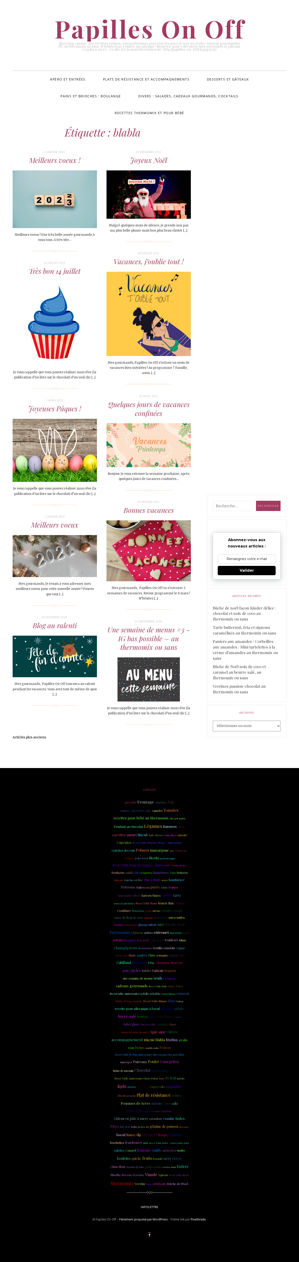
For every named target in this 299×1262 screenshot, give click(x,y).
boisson (182, 872)
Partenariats (120, 932)
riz (136, 872)
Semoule (144, 1150)
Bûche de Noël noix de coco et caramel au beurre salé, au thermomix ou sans (239, 672)
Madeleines (161, 872)
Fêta (151, 962)
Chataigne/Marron (168, 962)
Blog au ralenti (55, 625)
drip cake (118, 879)
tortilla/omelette (164, 948)
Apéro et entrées (67, 79)
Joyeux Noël (148, 160)
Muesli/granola (127, 1095)
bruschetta (138, 911)
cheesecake (148, 1024)
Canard (130, 1150)
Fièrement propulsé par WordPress (143, 1219)
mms (173, 1167)
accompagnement (127, 1039)
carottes (119, 834)
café (181, 955)
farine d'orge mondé (129, 1001)
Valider (247, 570)
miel (160, 924)
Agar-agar (158, 1032)
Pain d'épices (165, 1017)
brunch (162, 903)
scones (164, 879)
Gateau (158, 970)
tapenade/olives (129, 895)
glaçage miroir (147, 925)
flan (171, 903)
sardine (138, 880)
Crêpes (129, 858)
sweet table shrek (179, 1175)
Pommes (175, 1135)
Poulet (153, 1061)
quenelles (167, 1009)
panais (185, 932)
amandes (173, 1086)
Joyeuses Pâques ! (54, 408)
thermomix (122, 1183)
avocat (173, 955)
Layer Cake (157, 1087)
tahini (164, 887)
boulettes (124, 1158)
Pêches (140, 1048)
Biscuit (143, 834)
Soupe (163, 1134)
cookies (162, 1024)
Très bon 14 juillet (55, 271)
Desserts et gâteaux (228, 79)
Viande (151, 1174)
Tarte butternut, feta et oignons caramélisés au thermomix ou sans (244, 630)
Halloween (143, 887)
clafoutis (156, 1103)
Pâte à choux (152, 880)
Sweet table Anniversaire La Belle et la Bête (135, 993)
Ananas (119, 924)
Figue (132, 955)
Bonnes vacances (149, 510)
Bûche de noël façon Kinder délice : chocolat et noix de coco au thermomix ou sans (244, 613)
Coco (167, 1103)
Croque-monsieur (161, 1111)
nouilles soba (152, 1047)
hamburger (177, 880)
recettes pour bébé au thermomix (141, 818)
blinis (182, 940)
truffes (181, 917)
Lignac (180, 948)
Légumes (153, 826)
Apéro (167, 895)
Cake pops (157, 940)
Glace (172, 1024)
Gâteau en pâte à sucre (131, 1118)
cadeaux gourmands (132, 986)
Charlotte (161, 802)
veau (131, 1048)
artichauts (159, 1184)
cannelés (157, 810)
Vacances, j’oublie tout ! (149, 261)
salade (179, 1008)
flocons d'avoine (132, 1175)
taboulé (182, 835)
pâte (172, 850)
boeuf (120, 1134)
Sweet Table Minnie (155, 1001)
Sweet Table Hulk (158, 986)
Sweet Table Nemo (146, 903)
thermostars (145, 948)
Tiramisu (143, 1087)
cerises (176, 1095)
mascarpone (159, 850)
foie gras (125, 1126)
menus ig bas (135, 1167)
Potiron (165, 1047)
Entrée (183, 1166)
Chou (151, 955)
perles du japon (167, 858)
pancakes (171, 835)
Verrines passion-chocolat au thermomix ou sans (239, 689)
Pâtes (114, 1126)
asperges (126, 1062)
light (122, 1086)
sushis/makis (153, 1167)
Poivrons (128, 887)
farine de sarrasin (123, 1070)
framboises (133, 1142)
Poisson (142, 850)
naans (178, 1016)
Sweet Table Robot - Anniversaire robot (169, 1142)
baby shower (156, 835)
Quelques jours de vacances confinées (148, 409)
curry (167, 1158)
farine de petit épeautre (135, 1032)
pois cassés (184, 1126)
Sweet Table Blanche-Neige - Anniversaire (157, 842)
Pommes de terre (135, 1103)
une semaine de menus (138, 978)
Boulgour (118, 872)
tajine (152, 1017)
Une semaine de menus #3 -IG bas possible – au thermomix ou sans (148, 638)
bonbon (142, 1017)
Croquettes (145, 872)
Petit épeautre (159, 1070)
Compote (169, 978)
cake (174, 1103)
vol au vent (121, 955)
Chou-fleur (117, 1167)
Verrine (140, 1183)
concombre (177, 1070)
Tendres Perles (179, 865)
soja (134, 1126)
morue (132, 1087)
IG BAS (171, 1078)
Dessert (149, 1134)
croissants (162, 955)
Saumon (170, 826)
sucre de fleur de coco (128, 917)
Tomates (170, 810)
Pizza (181, 826)
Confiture (124, 911)
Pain (171, 802)
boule (149, 1184)
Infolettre (149, 1207)
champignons (125, 947)
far (147, 1126)
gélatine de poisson (164, 1126)
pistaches (169, 1150)
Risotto (115, 1175)
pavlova (141, 1126)
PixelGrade (198, 1219)
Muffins (172, 1039)
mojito (181, 1150)
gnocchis (130, 802)
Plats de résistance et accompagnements (146, 79)
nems (148, 911)
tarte (177, 895)
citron (177, 1158)
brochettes (117, 1143)
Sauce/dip (133, 1135)
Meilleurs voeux (54, 524)
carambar (155, 1119)
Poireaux (140, 1061)
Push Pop (128, 880)
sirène (157, 911)
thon (171, 1000)
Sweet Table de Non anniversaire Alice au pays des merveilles (149, 1054)
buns (162, 1078)
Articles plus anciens (29, 737)
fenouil (157, 1158)
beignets (170, 971)
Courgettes (169, 1061)
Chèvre (172, 1031)
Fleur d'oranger (138, 1111)
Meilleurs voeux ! (54, 160)
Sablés (146, 970)
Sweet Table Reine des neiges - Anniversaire (142, 865)
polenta (118, 940)
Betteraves (161, 917)
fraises (173, 887)
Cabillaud (124, 962)
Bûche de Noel (177, 1183)
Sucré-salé (127, 1016)
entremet (161, 932)
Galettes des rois (123, 850)
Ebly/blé (149, 1040)
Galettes (119, 1150)
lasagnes (130, 940)
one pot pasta (177, 818)
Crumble (168, 1119)
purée (155, 887)
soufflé (129, 872)
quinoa (148, 932)
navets (180, 1078)
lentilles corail (172, 911)
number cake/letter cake (136, 810)
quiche (136, 1158)
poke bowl (141, 858)
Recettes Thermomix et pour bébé (149, 113)
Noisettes (139, 962)
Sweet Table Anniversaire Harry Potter (136, 1078)
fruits (147, 1158)
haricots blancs (151, 895)
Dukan (179, 1001)
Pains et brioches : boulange (91, 96)
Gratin (179, 903)
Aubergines (131, 1024)
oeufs (157, 978)
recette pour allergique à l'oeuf (137, 1008)
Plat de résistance (154, 1095)
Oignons (137, 932)
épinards (182, 993)
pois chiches (132, 970)
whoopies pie (181, 850)
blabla (160, 1039)
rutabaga (148, 917)
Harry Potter (175, 986)
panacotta (131, 925)
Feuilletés (171, 940)
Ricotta (154, 858)
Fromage (145, 801)
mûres (172, 917)
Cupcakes (124, 842)
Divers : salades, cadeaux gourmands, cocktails (188, 96)
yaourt (132, 834)
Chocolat (142, 1070)
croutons (166, 1167)
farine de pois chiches (124, 903)
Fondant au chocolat (128, 826)
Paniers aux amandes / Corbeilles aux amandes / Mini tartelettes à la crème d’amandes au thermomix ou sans (245, 650)
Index (180, 1118)
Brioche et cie (174, 924)
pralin (183, 1040)
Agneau (163, 1175)
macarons (176, 932)
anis (145, 1143)
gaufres (142, 955)
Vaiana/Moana (168, 993)
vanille (157, 1150)
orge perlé (143, 940)
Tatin (173, 872)
